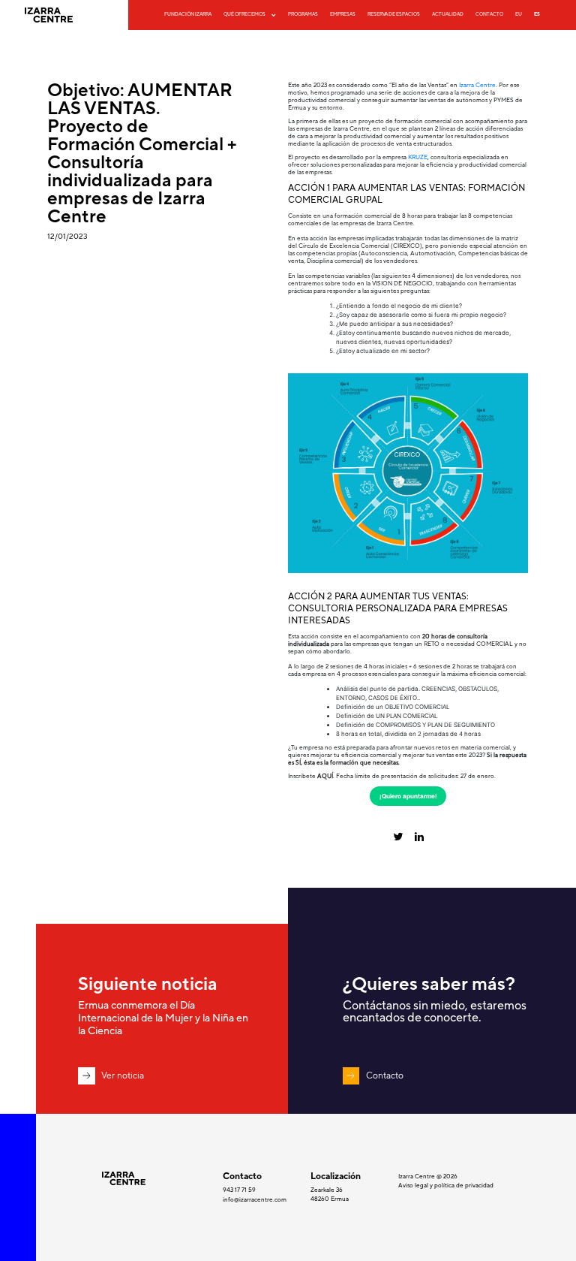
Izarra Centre (477, 85)
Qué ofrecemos (245, 14)
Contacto (489, 14)
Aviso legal (414, 1185)
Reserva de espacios (394, 14)
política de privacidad (464, 1185)
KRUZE (418, 157)
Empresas (343, 14)
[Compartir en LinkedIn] (469, 837)
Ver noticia (122, 1076)
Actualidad (448, 14)
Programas (303, 14)
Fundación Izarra (188, 14)
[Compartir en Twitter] (348, 837)
